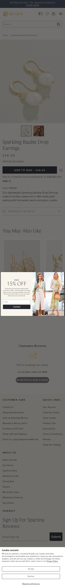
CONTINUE (16, 307)
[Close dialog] (62, 274)
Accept (31, 568)
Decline (31, 576)
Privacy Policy (52, 561)
